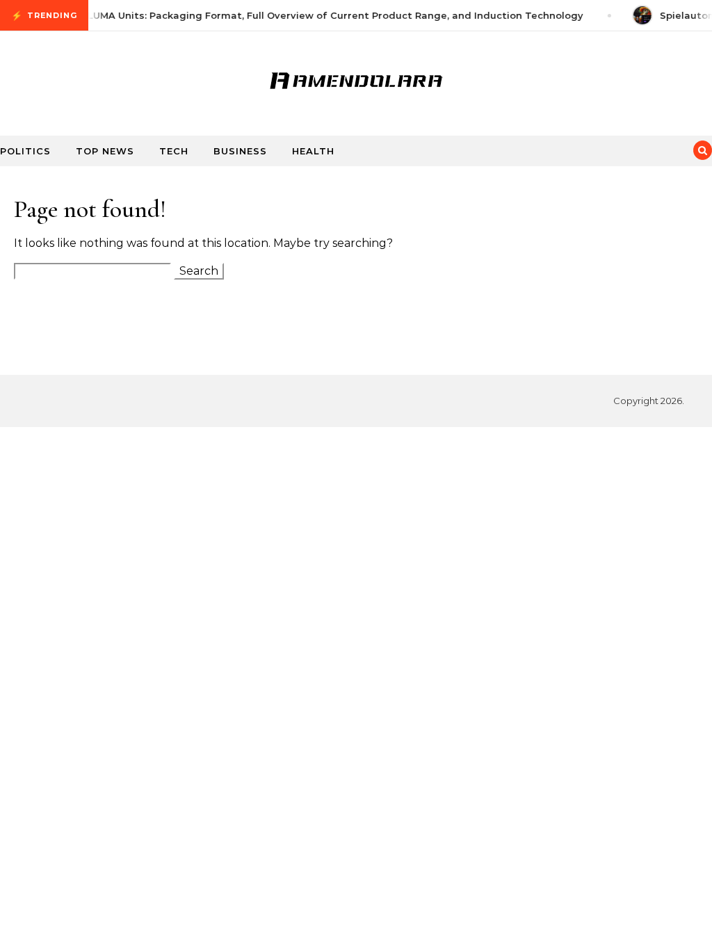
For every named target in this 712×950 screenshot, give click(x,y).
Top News (105, 150)
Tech (173, 150)
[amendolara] (356, 78)
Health (313, 150)
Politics (25, 150)
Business (240, 150)
